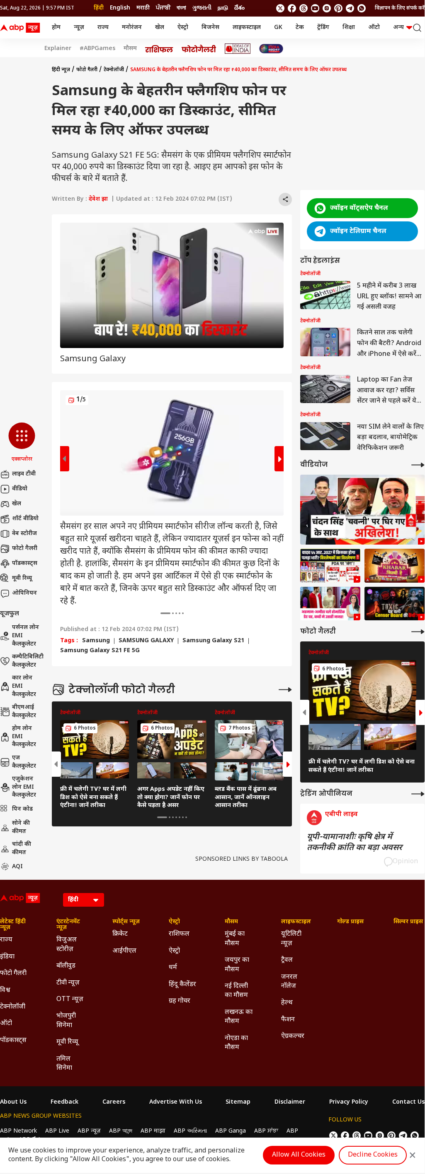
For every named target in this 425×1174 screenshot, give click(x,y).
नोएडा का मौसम (236, 1043)
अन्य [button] (398, 27)
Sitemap (238, 1102)
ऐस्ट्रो (182, 27)
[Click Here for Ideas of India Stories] (238, 48)
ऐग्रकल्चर (292, 1036)
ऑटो (374, 27)
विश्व (5, 990)
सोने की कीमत (21, 827)
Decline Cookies (373, 1155)
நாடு (223, 8)
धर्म (173, 967)
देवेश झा (98, 199)
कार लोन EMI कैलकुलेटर (24, 686)
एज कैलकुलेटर (24, 762)
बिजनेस (210, 27)
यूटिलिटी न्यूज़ (291, 939)
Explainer (57, 49)
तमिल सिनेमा (64, 1064)
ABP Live (57, 1131)
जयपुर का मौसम (237, 965)
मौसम (130, 49)
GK (278, 27)
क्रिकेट (120, 934)
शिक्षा (348, 27)
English (120, 8)
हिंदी (99, 8)
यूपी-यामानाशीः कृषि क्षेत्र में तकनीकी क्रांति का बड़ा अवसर (354, 842)
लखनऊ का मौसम (239, 1017)
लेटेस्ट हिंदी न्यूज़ (13, 925)
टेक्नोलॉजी (114, 70)
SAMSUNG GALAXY (146, 641)
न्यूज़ (79, 27)
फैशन (288, 1020)
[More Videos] (418, 465)
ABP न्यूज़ (89, 1131)
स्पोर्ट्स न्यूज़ (126, 922)
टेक (300, 27)
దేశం (239, 8)
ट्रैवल (287, 960)
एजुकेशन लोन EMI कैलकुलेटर (24, 787)
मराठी (143, 8)
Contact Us (408, 1102)
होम (56, 27)
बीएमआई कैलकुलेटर (24, 711)
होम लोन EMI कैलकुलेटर (24, 737)
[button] (22, 443)
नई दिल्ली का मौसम (236, 991)
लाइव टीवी (24, 474)
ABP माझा (153, 1131)
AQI (17, 867)
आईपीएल (124, 951)
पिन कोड (22, 809)
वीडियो (19, 489)
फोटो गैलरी (24, 548)
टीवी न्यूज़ (68, 983)
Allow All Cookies (298, 1155)
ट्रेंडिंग (323, 27)
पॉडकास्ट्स (24, 563)
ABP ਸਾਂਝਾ (266, 1131)
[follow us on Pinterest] (338, 8)
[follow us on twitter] (280, 8)
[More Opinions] (418, 794)
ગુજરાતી (201, 8)
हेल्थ (287, 1003)
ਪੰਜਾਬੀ (163, 8)
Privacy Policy (348, 1102)
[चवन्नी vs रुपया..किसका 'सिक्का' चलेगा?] (362, 510)
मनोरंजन (132, 27)
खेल (159, 27)
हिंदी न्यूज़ (61, 70)
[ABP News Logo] (21, 28)
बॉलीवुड (65, 966)
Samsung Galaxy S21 (213, 641)
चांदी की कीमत (21, 848)
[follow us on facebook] (292, 8)
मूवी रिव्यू (22, 578)
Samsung (96, 641)
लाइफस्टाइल (247, 27)
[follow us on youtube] (315, 8)
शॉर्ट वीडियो (25, 519)
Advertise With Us (175, 1102)
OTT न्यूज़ (69, 999)
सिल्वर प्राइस (408, 922)
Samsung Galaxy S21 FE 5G (100, 651)
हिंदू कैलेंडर (182, 984)
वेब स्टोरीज (24, 534)
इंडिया (7, 957)
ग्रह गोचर (179, 1001)
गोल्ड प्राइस (350, 922)
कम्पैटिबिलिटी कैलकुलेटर (28, 661)
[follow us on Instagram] (327, 8)
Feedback (64, 1102)
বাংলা (181, 8)
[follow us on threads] (303, 8)
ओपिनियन (24, 593)
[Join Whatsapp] (362, 8)
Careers (113, 1102)
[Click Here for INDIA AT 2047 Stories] (271, 48)
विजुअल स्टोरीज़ (66, 944)
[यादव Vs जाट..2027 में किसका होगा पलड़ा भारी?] (330, 566)
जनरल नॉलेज (289, 982)
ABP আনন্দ (120, 1131)
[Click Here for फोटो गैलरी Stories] (199, 49)
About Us (13, 1102)
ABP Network (18, 1131)
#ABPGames (97, 49)
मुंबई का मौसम (235, 939)
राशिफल (179, 934)
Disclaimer (289, 1102)
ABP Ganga (230, 1131)
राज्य (103, 27)
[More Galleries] (285, 690)
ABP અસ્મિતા (190, 1131)
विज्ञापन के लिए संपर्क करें (400, 8)
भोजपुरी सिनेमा (66, 1021)
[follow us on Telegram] (350, 8)
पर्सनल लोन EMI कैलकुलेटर (25, 636)
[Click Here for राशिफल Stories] (159, 49)
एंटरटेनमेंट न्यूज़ (68, 925)
